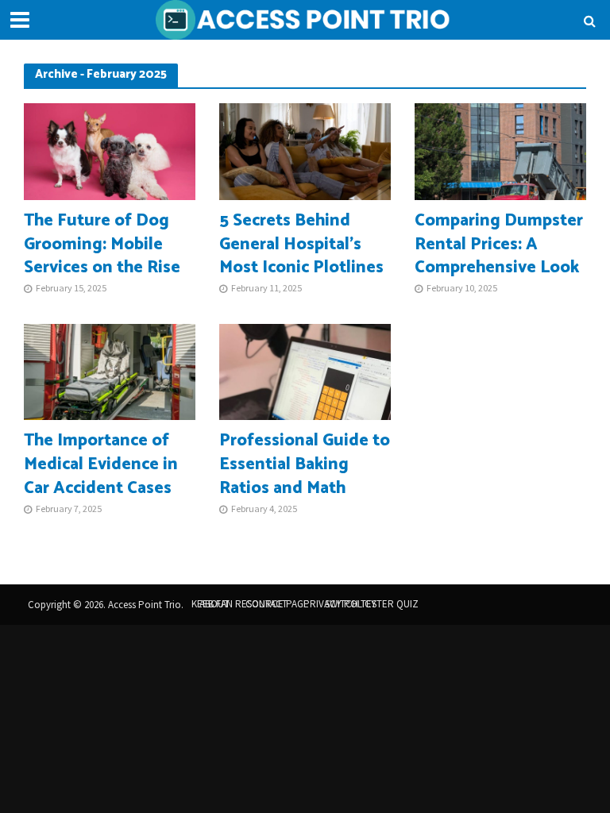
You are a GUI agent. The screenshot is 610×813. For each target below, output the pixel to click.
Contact (266, 604)
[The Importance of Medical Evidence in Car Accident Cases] (109, 371)
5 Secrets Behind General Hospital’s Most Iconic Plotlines (301, 245)
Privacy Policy (339, 604)
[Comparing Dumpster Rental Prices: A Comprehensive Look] (500, 150)
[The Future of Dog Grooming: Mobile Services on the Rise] (109, 150)
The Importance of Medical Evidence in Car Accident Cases (101, 465)
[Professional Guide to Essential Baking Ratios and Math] (305, 371)
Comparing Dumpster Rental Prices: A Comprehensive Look (499, 245)
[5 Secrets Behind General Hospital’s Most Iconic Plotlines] (305, 150)
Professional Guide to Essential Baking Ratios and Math (304, 465)
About (214, 604)
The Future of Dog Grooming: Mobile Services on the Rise (102, 245)
